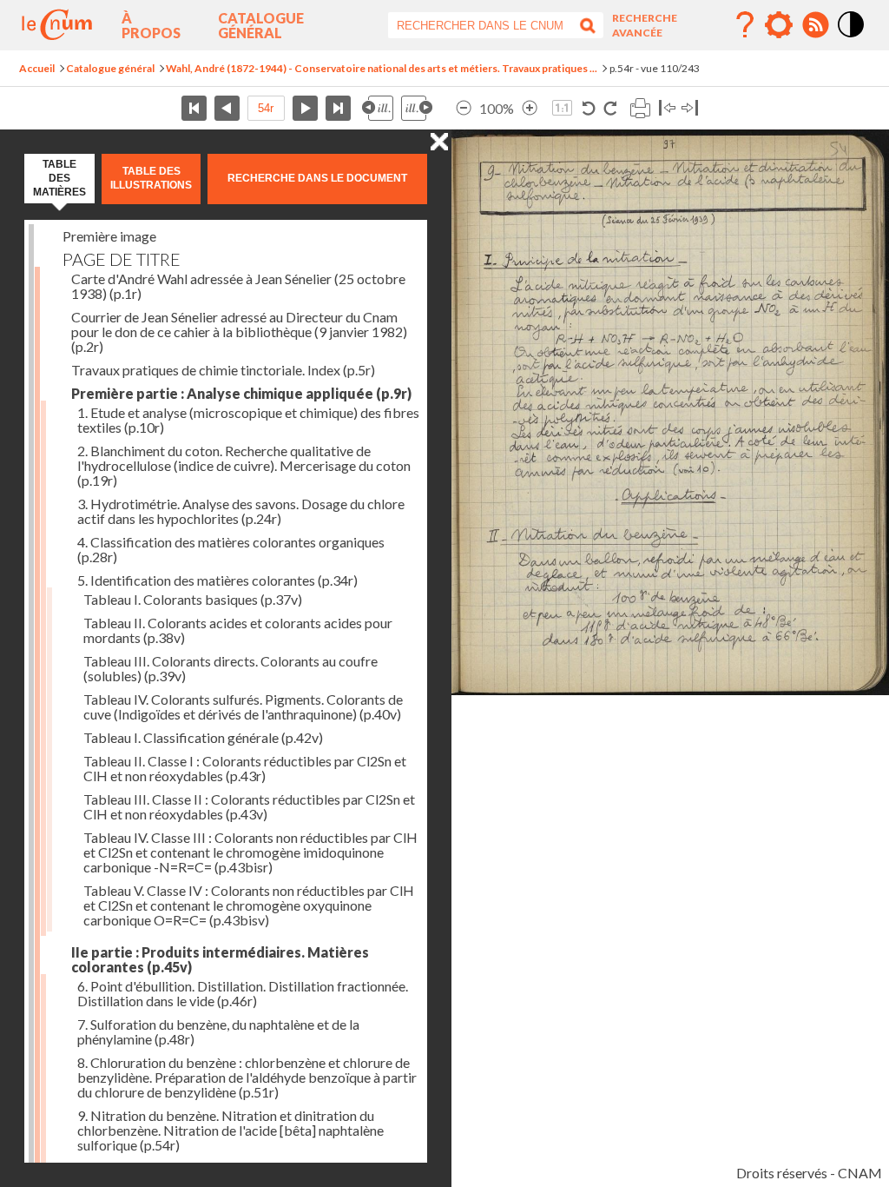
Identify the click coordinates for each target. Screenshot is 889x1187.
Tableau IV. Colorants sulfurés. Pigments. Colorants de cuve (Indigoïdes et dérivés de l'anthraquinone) (243, 706)
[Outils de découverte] (779, 25)
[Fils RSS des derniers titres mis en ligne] (815, 25)
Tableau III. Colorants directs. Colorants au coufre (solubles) (230, 668)
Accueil (37, 68)
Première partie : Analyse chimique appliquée (241, 393)
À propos (151, 25)
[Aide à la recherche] (745, 25)
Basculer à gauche (667, 108)
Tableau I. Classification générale (203, 737)
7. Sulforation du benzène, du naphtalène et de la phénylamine (218, 1031)
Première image (109, 236)
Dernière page (338, 108)
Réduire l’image (463, 108)
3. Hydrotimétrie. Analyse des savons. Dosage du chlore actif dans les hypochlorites (241, 511)
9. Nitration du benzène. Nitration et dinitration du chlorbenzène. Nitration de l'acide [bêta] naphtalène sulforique (230, 1130)
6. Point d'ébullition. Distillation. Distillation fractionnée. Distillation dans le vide (242, 993)
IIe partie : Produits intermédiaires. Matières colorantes (220, 959)
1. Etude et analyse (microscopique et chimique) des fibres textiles (248, 419)
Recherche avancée (644, 25)
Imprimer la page (639, 108)
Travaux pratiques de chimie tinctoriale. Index (223, 369)
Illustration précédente (377, 108)
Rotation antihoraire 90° (589, 108)
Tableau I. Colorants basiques (192, 599)
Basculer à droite (690, 108)
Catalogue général (261, 25)
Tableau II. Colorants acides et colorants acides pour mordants (237, 630)
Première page (194, 108)
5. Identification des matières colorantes (217, 580)
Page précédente (227, 108)
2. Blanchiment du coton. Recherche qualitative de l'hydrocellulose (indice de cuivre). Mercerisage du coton (244, 465)
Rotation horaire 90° (609, 108)
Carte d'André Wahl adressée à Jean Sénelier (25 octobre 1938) (238, 286)
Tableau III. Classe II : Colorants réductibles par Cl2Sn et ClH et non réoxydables (249, 806)
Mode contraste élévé (852, 38)
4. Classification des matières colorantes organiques (231, 549)
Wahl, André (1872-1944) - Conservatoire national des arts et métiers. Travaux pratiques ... (381, 68)
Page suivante (305, 108)
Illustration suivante (416, 108)
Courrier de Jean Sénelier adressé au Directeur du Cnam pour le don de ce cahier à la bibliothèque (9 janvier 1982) (239, 331)
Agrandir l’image (529, 108)
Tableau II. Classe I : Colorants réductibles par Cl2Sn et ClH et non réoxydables (244, 768)
